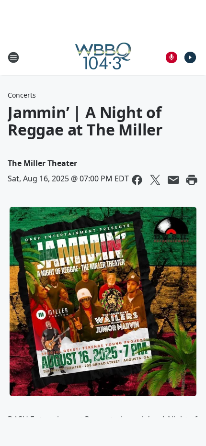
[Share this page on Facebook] (137, 180)
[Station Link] (103, 57)
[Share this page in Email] (173, 180)
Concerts (22, 95)
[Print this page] (191, 180)
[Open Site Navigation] (13, 57)
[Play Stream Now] (190, 57)
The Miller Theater (42, 163)
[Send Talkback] (171, 57)
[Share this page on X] (155, 180)
